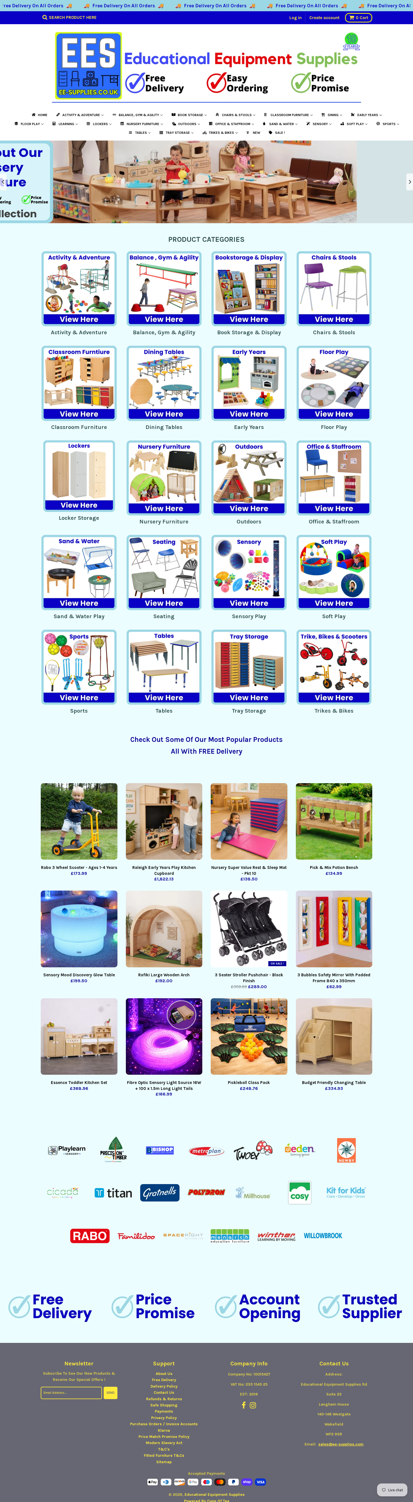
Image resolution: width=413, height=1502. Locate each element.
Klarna (164, 1430)
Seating (163, 616)
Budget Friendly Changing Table (334, 1082)
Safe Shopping (164, 1405)
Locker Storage (79, 518)
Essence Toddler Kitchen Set (79, 1082)
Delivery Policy (164, 1386)
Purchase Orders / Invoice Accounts (164, 1424)
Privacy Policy (164, 1417)
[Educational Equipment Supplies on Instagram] (253, 1406)
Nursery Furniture (164, 521)
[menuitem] (39, 114)
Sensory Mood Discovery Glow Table (79, 974)
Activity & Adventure (79, 332)
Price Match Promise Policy (164, 1436)
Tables (164, 711)
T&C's (164, 1449)
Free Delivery (164, 1379)
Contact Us (164, 1392)
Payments (164, 1411)
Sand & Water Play (79, 616)
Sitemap (164, 1462)
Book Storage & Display (249, 332)
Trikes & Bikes (333, 711)
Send (110, 1393)
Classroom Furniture (79, 427)
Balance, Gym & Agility (164, 332)
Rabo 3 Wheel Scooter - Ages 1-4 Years (79, 867)
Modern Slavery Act (164, 1442)
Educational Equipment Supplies (215, 1494)
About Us (164, 1373)
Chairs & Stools (334, 332)
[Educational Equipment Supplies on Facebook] (244, 1406)
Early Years (249, 427)
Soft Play (334, 616)
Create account (324, 17)
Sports (79, 711)
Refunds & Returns (164, 1399)
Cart (362, 17)
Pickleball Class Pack (249, 1082)
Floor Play (334, 427)
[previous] (3, 181)
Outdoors (249, 521)
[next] (409, 181)
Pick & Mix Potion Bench (334, 867)
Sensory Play (249, 616)
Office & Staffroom (334, 521)
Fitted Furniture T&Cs (164, 1455)
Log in (295, 17)
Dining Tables (164, 427)
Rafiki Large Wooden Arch (164, 974)
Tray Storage (249, 711)
